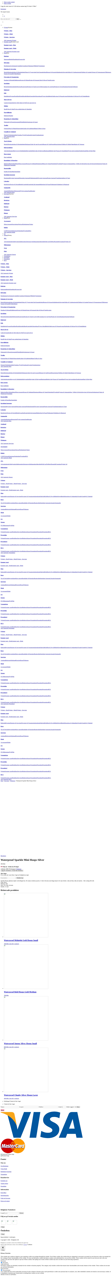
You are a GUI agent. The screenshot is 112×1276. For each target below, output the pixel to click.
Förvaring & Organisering (11, 77)
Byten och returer (5, 1201)
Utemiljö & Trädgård (10, 131)
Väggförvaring (51, 80)
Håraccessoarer (22, 163)
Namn (2, 1107)
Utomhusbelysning (30, 135)
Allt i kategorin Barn (9, 192)
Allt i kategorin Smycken (10, 216)
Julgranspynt (29, 241)
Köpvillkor (3, 1192)
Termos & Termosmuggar (98, 72)
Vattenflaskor (17, 73)
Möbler (6, 106)
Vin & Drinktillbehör (84, 96)
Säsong (6, 235)
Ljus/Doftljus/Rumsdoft (53, 241)
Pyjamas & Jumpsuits (67, 163)
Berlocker (6, 200)
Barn (5, 138)
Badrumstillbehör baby (50, 151)
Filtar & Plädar (12, 128)
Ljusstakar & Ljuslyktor (48, 86)
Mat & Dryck (7, 99)
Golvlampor (14, 66)
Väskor (31, 224)
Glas (37, 72)
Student (11, 115)
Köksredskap (38, 96)
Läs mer (25, 1244)
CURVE (6, 231)
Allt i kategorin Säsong (10, 254)
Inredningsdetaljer (12, 86)
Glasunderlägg (42, 72)
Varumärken (7, 256)
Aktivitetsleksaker (8, 151)
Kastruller (32, 96)
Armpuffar (6, 191)
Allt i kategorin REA (6, 779)
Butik (68, 1107)
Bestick (6, 72)
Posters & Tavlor (58, 86)
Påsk (5, 251)
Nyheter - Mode (8, 34)
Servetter (65, 72)
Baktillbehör (7, 96)
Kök (5, 93)
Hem (5, 53)
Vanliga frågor (4, 1183)
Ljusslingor (25, 66)
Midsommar (7, 245)
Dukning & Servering (10, 69)
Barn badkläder (8, 157)
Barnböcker (7, 184)
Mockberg (3, 856)
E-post (21, 1107)
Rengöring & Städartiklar (11, 119)
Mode (5, 218)
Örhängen (7, 210)
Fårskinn (6, 128)
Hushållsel (17, 96)
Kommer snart (7, 42)
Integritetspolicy (5, 1195)
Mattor (36, 128)
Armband (6, 197)
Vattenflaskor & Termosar (77, 144)
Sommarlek (7, 187)
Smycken (6, 194)
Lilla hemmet (36, 184)
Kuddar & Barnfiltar (9, 171)
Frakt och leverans (5, 1198)
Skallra (81, 151)
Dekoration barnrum (24, 178)
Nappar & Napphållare (62, 151)
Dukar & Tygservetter (30, 72)
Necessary (5, 1262)
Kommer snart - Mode (10, 48)
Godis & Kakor (8, 103)
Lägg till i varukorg (14, 943)
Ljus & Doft (39, 86)
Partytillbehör (8, 112)
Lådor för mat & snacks (36, 144)
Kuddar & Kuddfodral (28, 128)
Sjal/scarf (20, 224)
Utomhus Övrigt (21, 135)
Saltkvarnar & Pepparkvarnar (59, 96)
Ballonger (6, 115)
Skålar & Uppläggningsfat (74, 72)
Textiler (6, 125)
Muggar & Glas (47, 144)
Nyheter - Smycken (9, 37)
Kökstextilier (19, 128)
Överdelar (59, 163)
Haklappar (27, 144)
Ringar (6, 213)
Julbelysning (16, 241)
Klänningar (39, 163)
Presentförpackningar (56, 144)
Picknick (6, 135)
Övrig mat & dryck (31, 103)
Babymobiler (29, 151)
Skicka (21, 1213)
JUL (5, 238)
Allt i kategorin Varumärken (8, 552)
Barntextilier (7, 168)
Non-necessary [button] (4, 1268)
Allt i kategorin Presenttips (7, 628)
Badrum (6, 56)
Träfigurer (75, 86)
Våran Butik (4, 1169)
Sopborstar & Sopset (32, 122)
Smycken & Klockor (90, 163)
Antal (60, 1107)
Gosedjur (25, 184)
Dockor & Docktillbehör (16, 184)
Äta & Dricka (8, 141)
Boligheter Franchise (6, 1171)
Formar (12, 96)
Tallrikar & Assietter (86, 72)
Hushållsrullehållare (25, 96)
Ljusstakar (62, 241)
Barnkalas (6, 178)
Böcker (6, 86)
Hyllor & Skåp (10, 109)
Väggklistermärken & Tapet (63, 178)
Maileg (41, 184)
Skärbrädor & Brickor (73, 96)
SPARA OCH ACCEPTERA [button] (8, 1274)
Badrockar (6, 163)
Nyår (5, 248)
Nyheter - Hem (8, 30)
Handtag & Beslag (9, 80)
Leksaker (6, 181)
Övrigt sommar (24, 191)
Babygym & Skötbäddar (19, 151)
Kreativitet (30, 184)
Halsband (6, 203)
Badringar (12, 191)
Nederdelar (54, 163)
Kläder (6, 227)
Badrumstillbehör (8, 59)
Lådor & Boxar (43, 80)
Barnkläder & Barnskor (10, 160)
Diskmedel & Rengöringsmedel (12, 122)
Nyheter (6, 27)
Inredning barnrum (9, 175)
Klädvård (6, 90)
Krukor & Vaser (32, 86)
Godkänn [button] (29, 1244)
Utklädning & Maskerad (62, 184)
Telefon (41, 1107)
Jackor (10, 231)
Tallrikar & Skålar (66, 144)
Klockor (19, 86)
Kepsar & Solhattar (31, 163)
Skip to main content (9, 2)
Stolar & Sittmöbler (27, 109)
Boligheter (3, 9)
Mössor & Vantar (46, 163)
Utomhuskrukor (39, 135)
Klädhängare (17, 80)
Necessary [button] (3, 1261)
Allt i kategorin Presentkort (8, 704)
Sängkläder (17, 171)
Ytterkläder (13, 165)
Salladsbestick (59, 72)
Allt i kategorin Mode (9, 232)
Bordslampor (7, 66)
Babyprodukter (8, 147)
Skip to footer (7, 3)
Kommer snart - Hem (10, 45)
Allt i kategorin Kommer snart (11, 51)
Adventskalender (8, 241)
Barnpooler (17, 191)
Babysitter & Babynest (38, 151)
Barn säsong (7, 154)
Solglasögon (99, 163)
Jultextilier (42, 241)
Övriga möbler (18, 109)
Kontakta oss (4, 1180)
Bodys (11, 163)
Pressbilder (3, 1186)
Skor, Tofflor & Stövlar (79, 163)
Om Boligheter (4, 1166)
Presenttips (7, 257)
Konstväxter (24, 86)
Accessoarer (7, 221)
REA (30, 231)
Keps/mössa (15, 224)
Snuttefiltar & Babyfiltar (89, 151)
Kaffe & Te (15, 103)
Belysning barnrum (14, 178)
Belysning (6, 62)
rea (4, 233)
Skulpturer (66, 86)
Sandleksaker (31, 191)
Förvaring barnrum (42, 178)
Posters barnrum (51, 178)
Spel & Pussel (47, 184)
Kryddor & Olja (22, 103)
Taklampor (31, 66)
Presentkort (7, 259)
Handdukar (16, 59)
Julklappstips (36, 241)
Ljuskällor (19, 66)
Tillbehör (36, 66)
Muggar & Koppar (51, 72)
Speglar (70, 86)
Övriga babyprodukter (73, 151)
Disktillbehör (23, 122)
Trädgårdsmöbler (12, 135)
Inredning (7, 83)
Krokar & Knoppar (34, 80)
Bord (5, 109)
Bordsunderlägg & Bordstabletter (16, 72)
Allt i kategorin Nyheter (10, 40)
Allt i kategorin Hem (9, 136)
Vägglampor (41, 66)
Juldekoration (22, 241)
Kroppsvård (22, 59)
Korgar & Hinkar (24, 80)
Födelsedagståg (33, 178)
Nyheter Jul (68, 241)
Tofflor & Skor (41, 128)
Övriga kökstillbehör (47, 96)
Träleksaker (53, 184)
